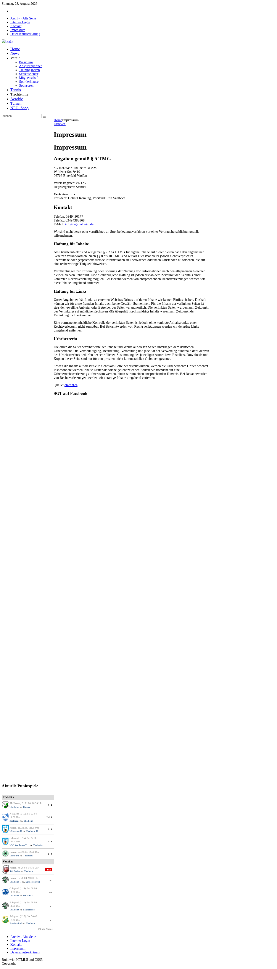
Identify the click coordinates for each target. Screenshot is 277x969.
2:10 (49, 817)
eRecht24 (70, 385)
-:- (50, 880)
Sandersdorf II (33, 881)
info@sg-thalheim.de (79, 224)
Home (58, 120)
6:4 (50, 805)
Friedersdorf (16, 923)
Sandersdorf (29, 909)
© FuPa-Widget (45, 929)
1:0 (50, 854)
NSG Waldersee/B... (19, 845)
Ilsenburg (14, 855)
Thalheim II (32, 831)
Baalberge (14, 820)
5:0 (50, 841)
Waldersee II (16, 831)
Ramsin (27, 807)
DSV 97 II (28, 895)
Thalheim (14, 807)
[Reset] (44, 117)
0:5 (50, 829)
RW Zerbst (15, 871)
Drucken (60, 124)
